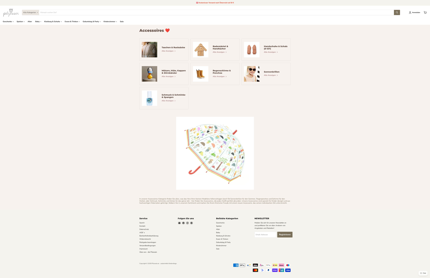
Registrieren (285, 234)
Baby (37, 21)
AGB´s (142, 232)
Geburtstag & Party (91, 21)
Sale (122, 21)
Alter (30, 21)
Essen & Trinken (71, 21)
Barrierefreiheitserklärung (148, 236)
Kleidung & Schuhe (52, 21)
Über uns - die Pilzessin (148, 252)
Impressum (143, 249)
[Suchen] (397, 12)
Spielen (20, 21)
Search (142, 223)
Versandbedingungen (147, 245)
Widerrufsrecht (145, 239)
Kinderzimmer (110, 21)
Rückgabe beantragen (147, 242)
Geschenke (7, 21)
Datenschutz (144, 229)
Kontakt (142, 226)
